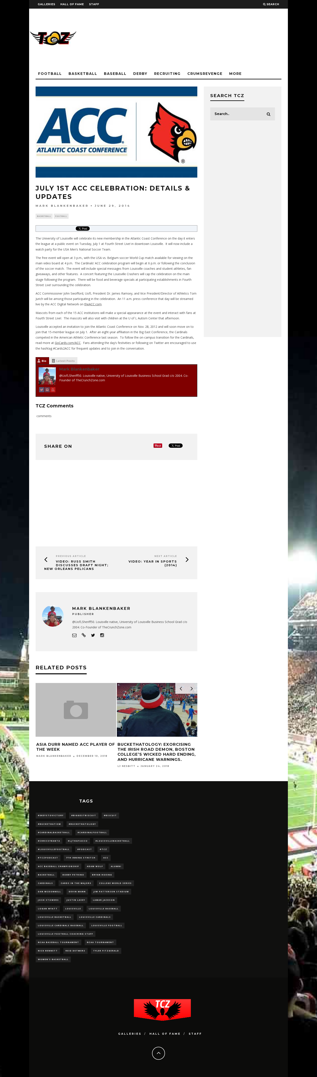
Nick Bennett (48, 950)
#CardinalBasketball (54, 832)
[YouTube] (52, 390)
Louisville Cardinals (95, 917)
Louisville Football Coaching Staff (65, 933)
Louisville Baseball (104, 908)
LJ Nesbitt (126, 766)
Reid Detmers (75, 950)
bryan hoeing (102, 874)
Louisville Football (106, 925)
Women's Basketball (53, 959)
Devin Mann (77, 891)
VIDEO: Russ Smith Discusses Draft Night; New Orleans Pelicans (76, 565)
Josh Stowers (48, 900)
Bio (44, 361)
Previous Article (71, 556)
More (235, 74)
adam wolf (95, 866)
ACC (105, 857)
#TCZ (103, 849)
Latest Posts (65, 361)
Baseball (115, 74)
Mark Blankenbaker (62, 205)
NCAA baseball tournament (58, 942)
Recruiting (167, 74)
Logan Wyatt (48, 908)
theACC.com (93, 304)
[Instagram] (47, 390)
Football (50, 74)
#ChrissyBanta (49, 840)
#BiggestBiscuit (83, 815)
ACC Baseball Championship (58, 866)
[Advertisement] (209, 39)
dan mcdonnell (49, 891)
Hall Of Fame (72, 4)
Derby (140, 74)
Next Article (165, 556)
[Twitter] (41, 390)
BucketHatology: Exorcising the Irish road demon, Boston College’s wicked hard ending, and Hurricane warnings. (157, 752)
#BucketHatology (82, 824)
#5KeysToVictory (51, 815)
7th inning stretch (81, 857)
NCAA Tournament (100, 942)
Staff (94, 4)
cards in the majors (76, 883)
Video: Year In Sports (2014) (153, 563)
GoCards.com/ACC (68, 343)
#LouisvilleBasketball (113, 840)
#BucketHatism (49, 824)
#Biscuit (110, 815)
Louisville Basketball (54, 917)
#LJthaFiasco (78, 840)
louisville (73, 908)
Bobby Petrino (73, 874)
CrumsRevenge (205, 74)
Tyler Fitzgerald (106, 950)
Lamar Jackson (104, 900)
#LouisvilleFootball (54, 849)
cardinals (45, 883)
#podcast (84, 849)
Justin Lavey (76, 900)
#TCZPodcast (48, 857)
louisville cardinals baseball (61, 925)
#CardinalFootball (92, 832)
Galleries (46, 4)
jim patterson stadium (111, 891)
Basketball (83, 74)
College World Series (115, 883)
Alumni (116, 866)
